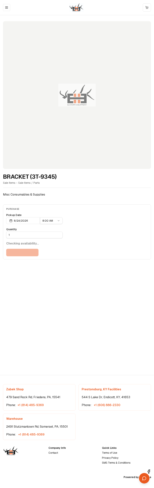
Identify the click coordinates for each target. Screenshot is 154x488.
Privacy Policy (110, 458)
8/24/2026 (21, 220)
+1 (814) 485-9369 (30, 405)
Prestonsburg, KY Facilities (101, 389)
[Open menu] (6, 7)
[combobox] (51, 220)
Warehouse (14, 419)
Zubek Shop (15, 389)
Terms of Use (109, 452)
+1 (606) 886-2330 (106, 405)
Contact (53, 452)
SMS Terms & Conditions (116, 462)
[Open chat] (144, 478)
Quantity (11, 229)
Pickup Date (14, 215)
